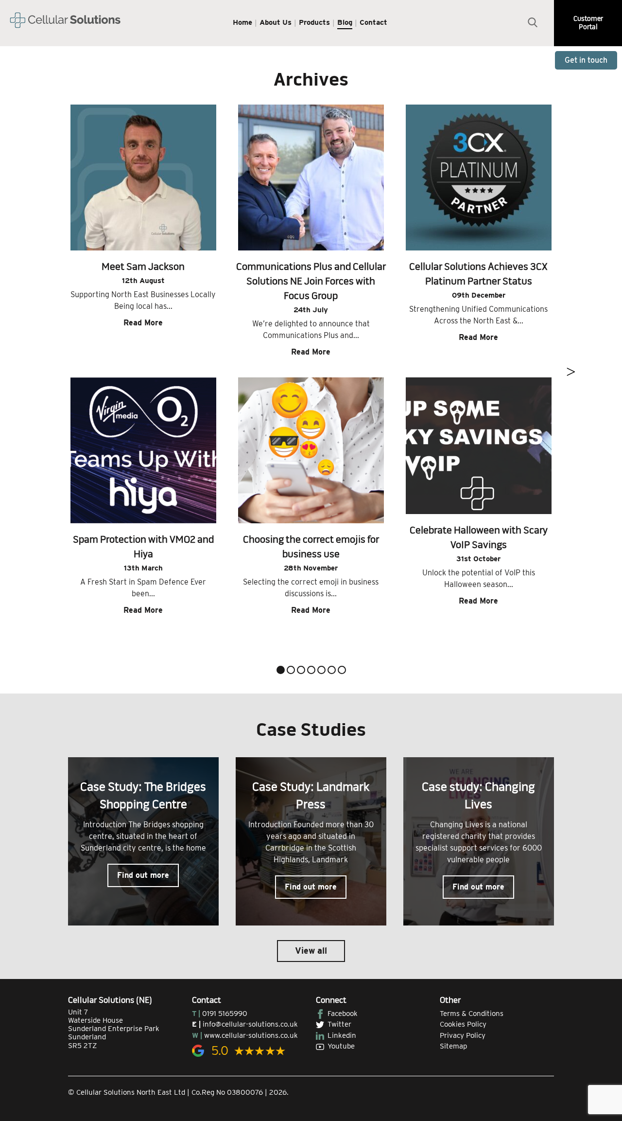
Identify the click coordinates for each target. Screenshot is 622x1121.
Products (314, 22)
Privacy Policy (462, 1035)
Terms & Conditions (471, 1013)
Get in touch (586, 60)
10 (333, 671)
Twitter (339, 1024)
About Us (275, 22)
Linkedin (342, 1035)
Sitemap (453, 1046)
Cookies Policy (463, 1024)
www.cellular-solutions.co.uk (251, 1035)
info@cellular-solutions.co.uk (250, 1024)
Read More (143, 322)
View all (311, 950)
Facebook (343, 1013)
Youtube (341, 1046)
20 (343, 671)
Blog (344, 22)
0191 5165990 (224, 1013)
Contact (373, 22)
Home (242, 22)
